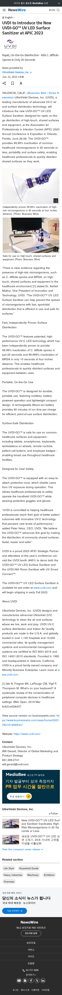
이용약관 (35, 990)
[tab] (31, 943)
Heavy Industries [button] (13, 875)
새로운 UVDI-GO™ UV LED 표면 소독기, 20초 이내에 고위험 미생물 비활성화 (40, 839)
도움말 (31, 963)
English (9, 17)
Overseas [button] (9, 881)
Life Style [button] (9, 868)
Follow (54, 813)
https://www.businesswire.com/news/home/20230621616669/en (30, 719)
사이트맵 (45, 990)
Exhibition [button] (49, 875)
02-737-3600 (32, 970)
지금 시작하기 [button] (13, 910)
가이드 (31, 956)
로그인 (16, 990)
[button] (4, 83)
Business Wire (37, 93)
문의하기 (31, 974)
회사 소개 (25, 990)
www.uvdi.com (42, 587)
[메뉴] (3, 10)
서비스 (31, 949)
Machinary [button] (33, 875)
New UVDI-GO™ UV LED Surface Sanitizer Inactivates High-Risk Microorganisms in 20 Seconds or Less (40, 825)
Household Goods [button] (28, 868)
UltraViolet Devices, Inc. (16, 72)
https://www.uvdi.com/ (27, 734)
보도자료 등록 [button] (31, 933)
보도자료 (31, 942)
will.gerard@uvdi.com (15, 764)
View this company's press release (22, 849)
